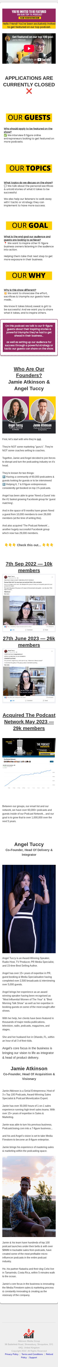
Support (33, 1357)
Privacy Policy (12, 1354)
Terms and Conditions (32, 1354)
